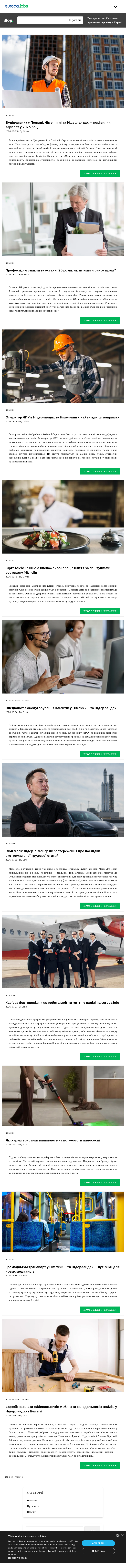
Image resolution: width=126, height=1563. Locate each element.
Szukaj (92, 1530)
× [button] (122, 1535)
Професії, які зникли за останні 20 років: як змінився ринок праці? (61, 270)
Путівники (22, 701)
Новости (11, 844)
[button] (43, 1558)
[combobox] (117, 1535)
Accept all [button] (98, 1543)
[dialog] (63, 1547)
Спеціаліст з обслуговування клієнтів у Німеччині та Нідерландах (61, 708)
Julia (25, 1144)
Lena (25, 859)
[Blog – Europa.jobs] (16, 6)
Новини (10, 115)
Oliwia (26, 131)
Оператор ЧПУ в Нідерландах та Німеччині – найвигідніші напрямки (63, 417)
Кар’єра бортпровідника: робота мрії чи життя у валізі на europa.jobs (62, 1002)
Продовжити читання (100, 173)
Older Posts (13, 1477)
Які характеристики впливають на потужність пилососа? (53, 1140)
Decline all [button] (98, 1551)
